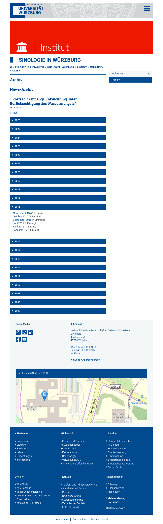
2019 (17, 181)
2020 (17, 172)
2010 (17, 284)
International (23, 459)
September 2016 (22, 219)
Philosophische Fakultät (29, 67)
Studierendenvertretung (121, 463)
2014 (17, 250)
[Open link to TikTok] (25, 332)
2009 (17, 293)
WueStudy (22, 484)
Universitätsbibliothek (120, 441)
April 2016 (18, 226)
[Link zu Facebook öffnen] (18, 339)
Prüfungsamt (115, 456)
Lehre (19, 452)
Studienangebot (71, 444)
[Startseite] (11, 67)
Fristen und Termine (73, 441)
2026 (17, 120)
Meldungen (96, 67)
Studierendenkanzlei (119, 459)
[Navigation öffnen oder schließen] (147, 8)
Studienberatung (117, 452)
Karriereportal (69, 452)
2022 (17, 155)
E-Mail (77, 353)
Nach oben (114, 491)
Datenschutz (80, 519)
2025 (17, 129)
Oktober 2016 (20, 216)
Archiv (16, 70)
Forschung (22, 448)
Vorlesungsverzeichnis (29, 491)
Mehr (15, 112)
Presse (66, 492)
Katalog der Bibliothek (28, 502)
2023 (17, 146)
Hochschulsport (117, 448)
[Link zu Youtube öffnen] (25, 339)
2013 (17, 259)
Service (112, 433)
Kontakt (77, 324)
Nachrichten (69, 448)
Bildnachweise (116, 487)
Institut (82, 67)
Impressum (61, 519)
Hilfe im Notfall (70, 507)
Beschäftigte (69, 456)
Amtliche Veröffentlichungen (78, 463)
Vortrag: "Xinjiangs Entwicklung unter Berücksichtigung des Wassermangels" (43, 101)
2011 (17, 276)
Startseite (22, 433)
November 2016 (22, 213)
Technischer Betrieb (73, 503)
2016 (17, 206)
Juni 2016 (18, 223)
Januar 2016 (20, 229)
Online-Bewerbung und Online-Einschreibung (33, 497)
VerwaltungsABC (71, 459)
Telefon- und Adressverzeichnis (79, 484)
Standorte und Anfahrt (74, 488)
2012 (17, 267)
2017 (17, 198)
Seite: (109, 508)
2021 (17, 163)
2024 (17, 137)
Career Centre (115, 467)
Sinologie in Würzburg (50, 60)
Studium (21, 444)
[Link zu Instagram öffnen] (18, 332)
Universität (22, 441)
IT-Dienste (113, 444)
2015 (17, 241)
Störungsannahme (72, 499)
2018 (17, 189)
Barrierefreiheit (99, 519)
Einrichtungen (24, 456)
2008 (17, 302)
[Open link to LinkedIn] (31, 332)
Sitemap (112, 484)
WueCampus (23, 487)
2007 (17, 310)
